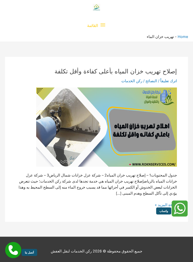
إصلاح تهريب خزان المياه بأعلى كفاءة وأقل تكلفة (116, 71)
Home (183, 36)
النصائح (151, 81)
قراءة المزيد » (166, 205)
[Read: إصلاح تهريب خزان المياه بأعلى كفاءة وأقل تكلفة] (106, 126)
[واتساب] (179, 208)
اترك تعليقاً (168, 81)
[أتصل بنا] (13, 250)
